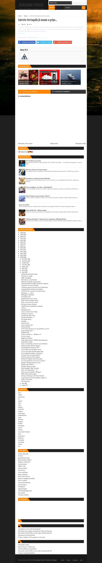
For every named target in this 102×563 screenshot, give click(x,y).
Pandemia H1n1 (25, 310)
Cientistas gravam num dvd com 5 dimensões (34, 287)
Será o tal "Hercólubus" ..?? (29, 370)
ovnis (19, 434)
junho (23, 270)
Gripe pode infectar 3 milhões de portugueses (34, 340)
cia (19, 399)
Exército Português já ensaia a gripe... (32, 359)
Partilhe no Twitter (46, 42)
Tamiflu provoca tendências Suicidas (32, 306)
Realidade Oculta (31, 5)
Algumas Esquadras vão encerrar (31, 281)
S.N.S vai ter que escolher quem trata (32, 351)
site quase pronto (26, 319)
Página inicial (54, 143)
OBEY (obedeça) (26, 278)
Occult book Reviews (24, 482)
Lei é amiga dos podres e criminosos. (32, 353)
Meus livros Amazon (24, 476)
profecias (20, 438)
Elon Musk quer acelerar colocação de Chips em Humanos (35, 531)
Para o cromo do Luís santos (29, 302)
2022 (21, 240)
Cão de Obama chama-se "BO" (30, 347)
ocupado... (24, 321)
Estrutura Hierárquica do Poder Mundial (32, 376)
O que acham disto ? (27, 330)
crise (19, 405)
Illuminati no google (26, 276)
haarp (19, 417)
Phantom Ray (25, 332)
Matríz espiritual (22, 474)
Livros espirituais (23, 472)
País (19, 393)
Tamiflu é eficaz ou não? (28, 366)
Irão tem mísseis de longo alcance (36, 169)
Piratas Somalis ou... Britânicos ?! (31, 334)
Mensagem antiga (81, 143)
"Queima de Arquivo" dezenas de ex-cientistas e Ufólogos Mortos (46, 219)
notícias (20, 430)
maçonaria (21, 425)
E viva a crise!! (25, 336)
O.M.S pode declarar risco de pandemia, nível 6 (35, 329)
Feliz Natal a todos (23, 545)
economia (21, 409)
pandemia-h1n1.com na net (29, 298)
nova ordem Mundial (24, 432)
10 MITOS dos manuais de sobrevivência (33, 291)
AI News (20, 456)
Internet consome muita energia (30, 357)
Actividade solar (26, 296)
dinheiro (20, 407)
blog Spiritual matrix (24, 458)
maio (23, 272)
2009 (21, 257)
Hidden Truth (22, 466)
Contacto (75, 560)
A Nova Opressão (23, 454)
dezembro (25, 259)
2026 (21, 233)
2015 (21, 246)
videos (20, 444)
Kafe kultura (21, 470)
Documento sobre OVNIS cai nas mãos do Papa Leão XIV (35, 533)
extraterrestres (22, 415)
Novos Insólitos (22, 480)
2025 (21, 234)
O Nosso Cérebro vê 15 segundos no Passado (31, 537)
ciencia (20, 401)
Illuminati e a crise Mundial (29, 280)
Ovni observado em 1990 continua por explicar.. (35, 283)
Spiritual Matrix (22, 489)
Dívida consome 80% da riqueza (30, 345)
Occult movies (22, 484)
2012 (21, 251)
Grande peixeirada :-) (27, 317)
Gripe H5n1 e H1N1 (26, 342)
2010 (21, 255)
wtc (19, 446)
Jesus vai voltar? (24, 205)
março (24, 385)
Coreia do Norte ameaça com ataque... (32, 289)
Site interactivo (25, 381)
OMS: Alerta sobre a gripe (28, 374)
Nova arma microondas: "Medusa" (31, 372)
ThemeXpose (48, 560)
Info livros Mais (22, 468)
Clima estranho (25, 327)
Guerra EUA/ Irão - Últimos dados (36, 210)
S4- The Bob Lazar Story (33, 161)
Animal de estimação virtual (29, 274)
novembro (25, 261)
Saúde (30, 24)
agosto (24, 266)
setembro (25, 265)
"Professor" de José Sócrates (29, 285)
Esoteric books (22, 464)
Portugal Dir (21, 486)
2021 (21, 242)
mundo (20, 428)
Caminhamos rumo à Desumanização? (29, 529)
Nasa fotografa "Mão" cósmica (30, 368)
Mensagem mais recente (25, 143)
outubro (24, 263)
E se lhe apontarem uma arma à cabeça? (33, 361)
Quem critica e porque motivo (29, 300)
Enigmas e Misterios (24, 462)
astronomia (21, 397)
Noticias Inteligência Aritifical (26, 478)
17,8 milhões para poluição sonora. (31, 349)
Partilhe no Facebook (28, 42)
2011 (21, 253)
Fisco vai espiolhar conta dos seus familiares (34, 344)
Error (81, 560)
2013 (21, 249)
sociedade (21, 440)
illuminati (20, 419)
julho (23, 268)
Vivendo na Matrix (23, 495)
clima (19, 403)
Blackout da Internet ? (27, 364)
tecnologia (21, 442)
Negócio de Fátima (26, 338)
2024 (21, 236)
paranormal (21, 436)
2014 (21, 248)
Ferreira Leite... (25, 323)
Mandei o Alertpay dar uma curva (30, 362)
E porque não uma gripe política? (30, 355)
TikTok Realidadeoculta (25, 491)
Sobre (68, 560)
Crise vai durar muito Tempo (29, 312)
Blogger (54, 560)
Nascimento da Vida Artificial (26, 535)
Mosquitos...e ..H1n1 (27, 293)
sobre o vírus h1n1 (26, 379)
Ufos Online (21, 493)
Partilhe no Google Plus (64, 42)
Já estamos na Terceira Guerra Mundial (38, 178)
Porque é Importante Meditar (26, 553)
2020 (21, 244)
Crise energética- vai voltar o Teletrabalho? (39, 187)
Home (62, 560)
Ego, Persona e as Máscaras (26, 547)
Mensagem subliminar (27, 295)
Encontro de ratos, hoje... (28, 315)
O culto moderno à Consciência (27, 549)
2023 (21, 238)
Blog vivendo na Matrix (24, 460)
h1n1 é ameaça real (27, 325)
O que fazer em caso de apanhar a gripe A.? (34, 377)
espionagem (21, 413)
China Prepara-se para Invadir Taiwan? (38, 196)
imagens (20, 421)
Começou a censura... (27, 313)
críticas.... (24, 308)
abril (23, 383)
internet (20, 423)
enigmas (20, 411)
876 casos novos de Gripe (28, 304)
